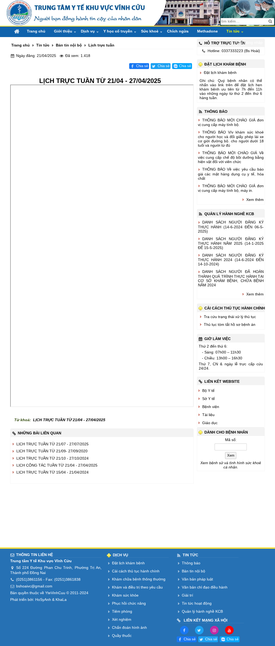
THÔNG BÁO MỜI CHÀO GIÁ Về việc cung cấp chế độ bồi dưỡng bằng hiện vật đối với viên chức (231, 157)
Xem (230, 455)
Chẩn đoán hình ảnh (129, 627)
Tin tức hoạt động (197, 603)
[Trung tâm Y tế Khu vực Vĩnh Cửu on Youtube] (229, 630)
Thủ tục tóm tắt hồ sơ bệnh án (229, 324)
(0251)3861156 (29, 579)
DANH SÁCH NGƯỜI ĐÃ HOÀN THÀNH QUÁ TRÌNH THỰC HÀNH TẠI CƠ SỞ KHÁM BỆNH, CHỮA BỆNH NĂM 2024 (231, 278)
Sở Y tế (208, 398)
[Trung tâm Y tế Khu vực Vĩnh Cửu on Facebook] (184, 630)
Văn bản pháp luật (197, 579)
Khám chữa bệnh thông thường (138, 579)
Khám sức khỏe (125, 595)
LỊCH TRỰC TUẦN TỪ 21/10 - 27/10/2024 (52, 458)
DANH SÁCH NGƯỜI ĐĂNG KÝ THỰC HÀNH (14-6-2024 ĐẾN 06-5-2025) (231, 226)
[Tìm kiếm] (270, 21)
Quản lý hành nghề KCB (202, 611)
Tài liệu (208, 415)
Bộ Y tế (208, 390)
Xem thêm (255, 199)
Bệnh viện (210, 407)
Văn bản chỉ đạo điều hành (204, 587)
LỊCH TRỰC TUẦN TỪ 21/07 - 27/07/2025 (52, 444)
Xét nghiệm (121, 619)
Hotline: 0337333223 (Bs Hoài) (234, 51)
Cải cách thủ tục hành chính (136, 571)
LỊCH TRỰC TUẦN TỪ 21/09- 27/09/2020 (52, 451)
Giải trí (187, 595)
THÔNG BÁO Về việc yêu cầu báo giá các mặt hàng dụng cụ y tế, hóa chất (231, 173)
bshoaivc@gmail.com (34, 586)
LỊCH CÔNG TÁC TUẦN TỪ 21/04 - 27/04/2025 (56, 465)
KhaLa (61, 599)
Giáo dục (210, 423)
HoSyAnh (43, 599)
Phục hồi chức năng (129, 603)
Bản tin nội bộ (193, 571)
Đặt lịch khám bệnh (220, 72)
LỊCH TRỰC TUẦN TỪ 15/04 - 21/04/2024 (52, 472)
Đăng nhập (253, 42)
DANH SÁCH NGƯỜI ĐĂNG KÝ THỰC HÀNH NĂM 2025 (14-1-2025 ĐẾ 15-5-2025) (231, 243)
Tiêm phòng (122, 611)
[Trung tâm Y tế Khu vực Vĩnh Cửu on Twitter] (199, 630)
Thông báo (191, 563)
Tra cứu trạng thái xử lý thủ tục (230, 317)
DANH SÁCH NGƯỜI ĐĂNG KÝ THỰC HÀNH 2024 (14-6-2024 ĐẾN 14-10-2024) (231, 259)
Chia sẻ (142, 66)
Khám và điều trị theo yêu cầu (137, 587)
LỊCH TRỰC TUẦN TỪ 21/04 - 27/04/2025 (69, 420)
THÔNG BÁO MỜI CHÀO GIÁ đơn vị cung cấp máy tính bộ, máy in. (231, 188)
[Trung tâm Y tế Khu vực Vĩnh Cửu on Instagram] (214, 630)
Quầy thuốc (122, 635)
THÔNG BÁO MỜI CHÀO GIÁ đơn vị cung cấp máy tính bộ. (231, 122)
